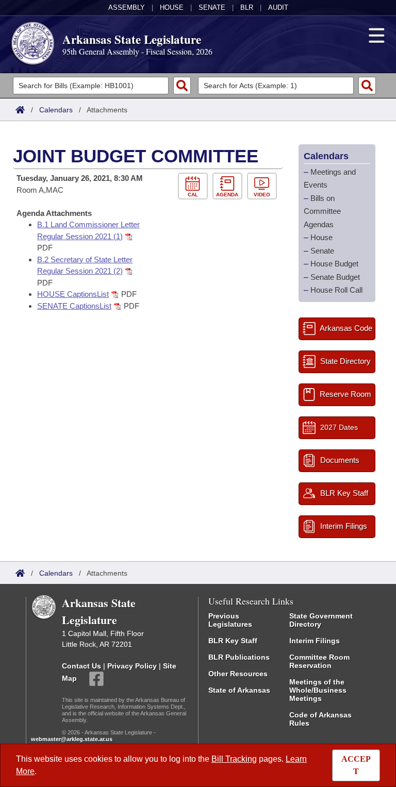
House (172, 7)
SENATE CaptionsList (74, 306)
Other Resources (238, 673)
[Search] (182, 85)
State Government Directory (321, 620)
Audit (278, 7)
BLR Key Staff (232, 641)
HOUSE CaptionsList (73, 294)
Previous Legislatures (230, 620)
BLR (246, 7)
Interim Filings (314, 641)
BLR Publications (239, 657)
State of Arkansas (239, 690)
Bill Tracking (234, 759)
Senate (212, 7)
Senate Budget (335, 277)
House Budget (334, 263)
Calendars (56, 110)
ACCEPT (356, 765)
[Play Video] (263, 186)
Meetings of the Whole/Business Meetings (317, 690)
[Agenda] (229, 186)
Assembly (126, 7)
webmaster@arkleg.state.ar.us (71, 739)
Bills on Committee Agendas (322, 211)
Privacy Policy (132, 666)
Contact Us (81, 666)
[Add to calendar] (195, 186)
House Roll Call (336, 290)
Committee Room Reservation (319, 661)
